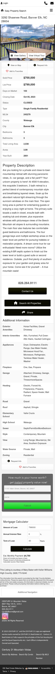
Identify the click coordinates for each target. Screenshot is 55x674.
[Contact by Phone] (45, 2)
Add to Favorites (16, 71)
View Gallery (20, 55)
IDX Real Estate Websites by (14, 668)
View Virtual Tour (36, 55)
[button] (3, 42)
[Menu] (51, 10)
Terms (5, 671)
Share (29, 312)
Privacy (13, 671)
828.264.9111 (27, 283)
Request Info (42, 65)
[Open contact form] (52, 2)
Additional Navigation (27, 592)
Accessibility (46, 668)
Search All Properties (30, 303)
